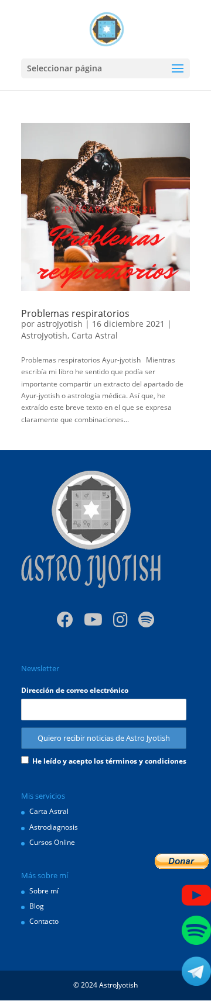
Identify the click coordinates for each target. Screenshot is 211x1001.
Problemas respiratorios (75, 313)
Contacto (44, 921)
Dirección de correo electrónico (74, 690)
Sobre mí (44, 891)
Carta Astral (95, 335)
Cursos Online (52, 842)
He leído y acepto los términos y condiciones (109, 761)
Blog (36, 906)
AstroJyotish (44, 335)
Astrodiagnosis (53, 827)
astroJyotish (60, 323)
